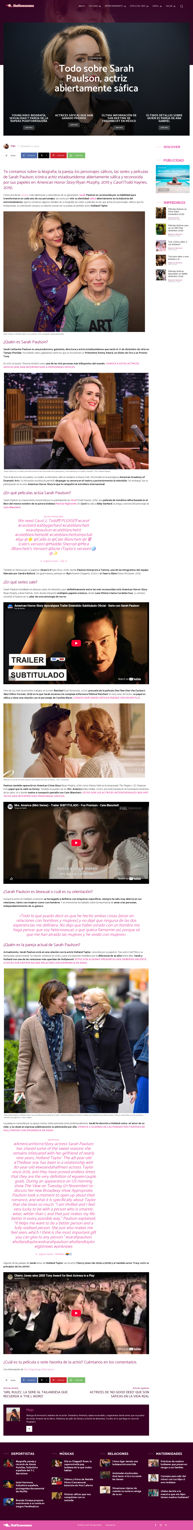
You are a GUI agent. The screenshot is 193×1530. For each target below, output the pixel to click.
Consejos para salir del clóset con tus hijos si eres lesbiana (173, 1479)
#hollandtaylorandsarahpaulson (40, 1241)
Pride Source (47, 1369)
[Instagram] (160, 1525)
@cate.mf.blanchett (53, 517)
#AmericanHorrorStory (33, 1144)
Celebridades (96, 58)
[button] (181, 6)
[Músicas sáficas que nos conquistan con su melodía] (57, 1495)
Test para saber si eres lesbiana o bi (178, 258)
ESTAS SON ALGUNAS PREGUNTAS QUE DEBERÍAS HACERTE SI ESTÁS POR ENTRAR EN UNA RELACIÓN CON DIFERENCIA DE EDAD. (74, 961)
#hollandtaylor (82, 1241)
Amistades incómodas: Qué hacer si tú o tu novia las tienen (126, 1476)
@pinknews (53, 1140)
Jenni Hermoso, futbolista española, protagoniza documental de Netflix (30, 1487)
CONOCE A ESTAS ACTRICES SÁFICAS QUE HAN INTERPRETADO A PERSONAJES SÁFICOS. (71, 365)
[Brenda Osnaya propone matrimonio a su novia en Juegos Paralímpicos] (8, 1502)
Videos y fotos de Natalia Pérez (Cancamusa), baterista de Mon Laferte (78, 1482)
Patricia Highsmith (65, 504)
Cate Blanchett (12, 507)
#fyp (19, 539)
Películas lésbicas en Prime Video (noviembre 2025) (177, 211)
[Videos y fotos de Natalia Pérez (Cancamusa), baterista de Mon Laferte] (57, 1481)
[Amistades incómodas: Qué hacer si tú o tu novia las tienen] (105, 1474)
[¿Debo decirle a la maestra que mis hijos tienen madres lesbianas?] (153, 1492)
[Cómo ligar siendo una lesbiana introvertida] (105, 1463)
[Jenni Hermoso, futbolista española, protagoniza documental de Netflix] (8, 1484)
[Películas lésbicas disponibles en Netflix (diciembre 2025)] (161, 275)
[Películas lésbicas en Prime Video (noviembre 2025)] (161, 212)
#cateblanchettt (67, 530)
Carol (73, 500)
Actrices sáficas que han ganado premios (74, 117)
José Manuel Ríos (173, 218)
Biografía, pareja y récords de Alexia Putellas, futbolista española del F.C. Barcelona (27, 1467)
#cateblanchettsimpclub (70, 534)
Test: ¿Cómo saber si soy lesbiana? (177, 243)
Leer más (28, 127)
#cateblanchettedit (31, 534)
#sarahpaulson (39, 530)
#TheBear (22, 1162)
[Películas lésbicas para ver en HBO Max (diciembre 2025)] (161, 229)
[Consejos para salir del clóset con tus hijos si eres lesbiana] (153, 1477)
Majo (13, 146)
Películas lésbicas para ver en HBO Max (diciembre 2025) (178, 228)
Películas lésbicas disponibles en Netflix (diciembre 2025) (177, 274)
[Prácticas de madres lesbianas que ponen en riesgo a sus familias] (153, 1463)
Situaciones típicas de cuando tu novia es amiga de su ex (126, 1491)
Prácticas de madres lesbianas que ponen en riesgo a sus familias (174, 1464)
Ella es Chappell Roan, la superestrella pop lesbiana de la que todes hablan (78, 1466)
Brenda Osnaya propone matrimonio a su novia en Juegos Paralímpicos (30, 1503)
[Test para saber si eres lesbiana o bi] (161, 260)
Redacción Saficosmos (175, 234)
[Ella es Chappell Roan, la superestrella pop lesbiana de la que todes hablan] (57, 1463)
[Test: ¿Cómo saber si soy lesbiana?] (161, 245)
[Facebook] (155, 1525)
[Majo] (6, 146)
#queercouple (84, 1176)
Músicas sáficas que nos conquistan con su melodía (77, 1497)
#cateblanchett (75, 525)
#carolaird (27, 525)
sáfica (93, 199)
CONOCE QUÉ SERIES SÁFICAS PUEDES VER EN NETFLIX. (106, 698)
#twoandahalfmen (51, 1167)
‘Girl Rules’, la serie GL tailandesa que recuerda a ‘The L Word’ (35, 1394)
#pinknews (63, 1246)
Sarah (82, 195)
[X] (29, 1429)
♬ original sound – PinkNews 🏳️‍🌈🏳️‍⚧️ (53, 1254)
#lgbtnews (43, 1246)
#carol (83, 520)
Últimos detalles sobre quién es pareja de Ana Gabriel (164, 118)
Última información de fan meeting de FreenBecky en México (119, 118)
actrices (25, 195)
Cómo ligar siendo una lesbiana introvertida (125, 1463)
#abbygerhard (49, 525)
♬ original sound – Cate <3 (53, 561)
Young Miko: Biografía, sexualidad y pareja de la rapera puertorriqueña (28, 118)
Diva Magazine (31, 1369)
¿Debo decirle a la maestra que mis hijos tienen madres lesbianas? (175, 1494)
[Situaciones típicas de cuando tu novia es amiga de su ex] (105, 1489)
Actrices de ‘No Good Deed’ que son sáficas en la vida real (119, 1394)
